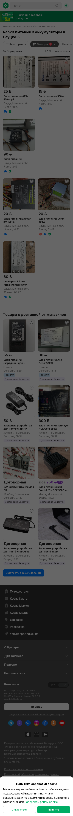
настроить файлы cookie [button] (41, 802)
